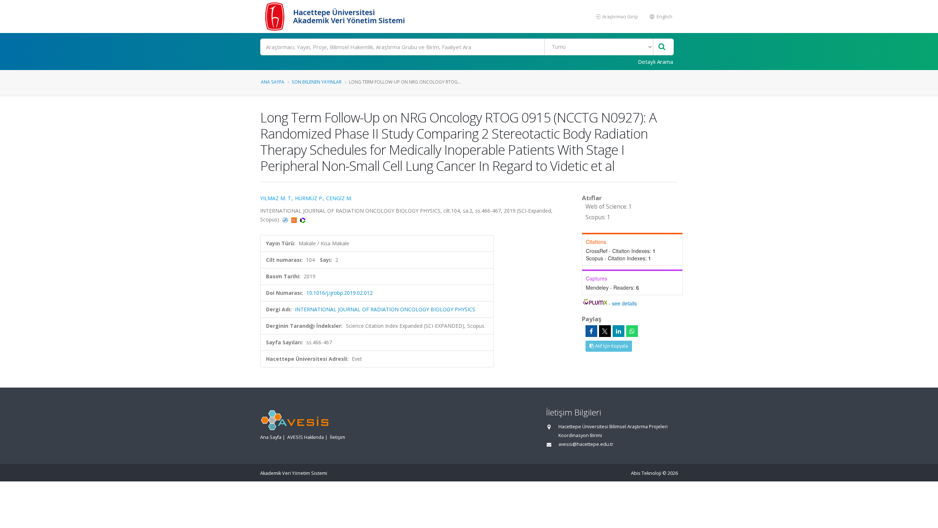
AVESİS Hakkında (305, 437)
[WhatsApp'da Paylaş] (632, 331)
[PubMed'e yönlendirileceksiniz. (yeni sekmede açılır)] (285, 219)
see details (624, 303)
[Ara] (662, 47)
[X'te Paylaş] (605, 331)
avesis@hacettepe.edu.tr (585, 444)
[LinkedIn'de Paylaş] (618, 331)
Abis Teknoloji (646, 473)
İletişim (337, 437)
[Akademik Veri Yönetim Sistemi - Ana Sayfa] (275, 16)
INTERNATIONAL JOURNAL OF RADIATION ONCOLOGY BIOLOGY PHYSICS (385, 309)
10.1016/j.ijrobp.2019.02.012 (339, 292)
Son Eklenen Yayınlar (316, 82)
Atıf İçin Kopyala (611, 346)
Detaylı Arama (655, 61)
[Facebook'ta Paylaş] (591, 331)
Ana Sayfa (272, 82)
